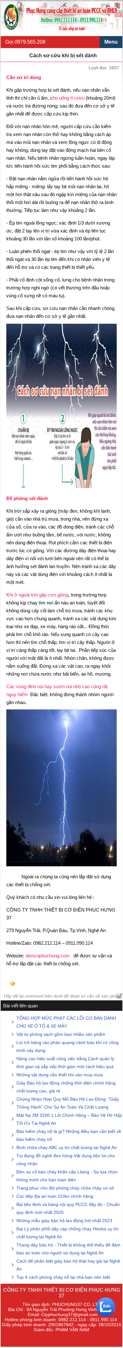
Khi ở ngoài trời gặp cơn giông (37, 594)
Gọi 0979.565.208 (25, 42)
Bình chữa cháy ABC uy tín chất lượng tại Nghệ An (66, 1147)
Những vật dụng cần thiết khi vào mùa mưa (59, 1074)
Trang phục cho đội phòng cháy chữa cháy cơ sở (65, 1187)
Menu (111, 42)
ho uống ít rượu (69, 98)
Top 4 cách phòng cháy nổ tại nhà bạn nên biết (63, 1277)
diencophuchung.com (48, 955)
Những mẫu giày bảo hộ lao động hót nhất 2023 (64, 1220)
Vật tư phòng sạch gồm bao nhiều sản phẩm (60, 1034)
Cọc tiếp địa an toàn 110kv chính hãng (54, 1196)
